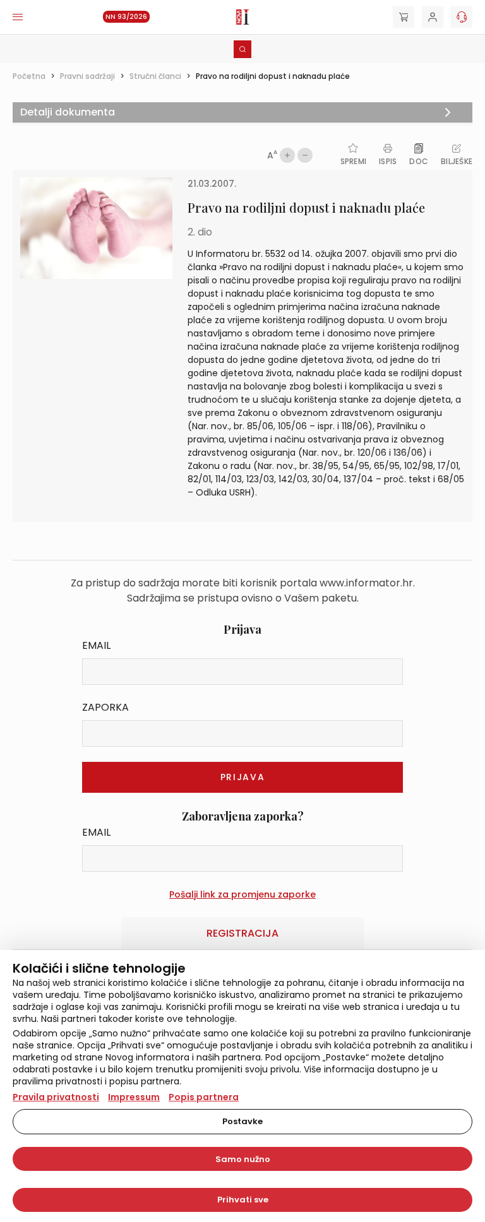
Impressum (134, 1097)
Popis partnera (204, 1097)
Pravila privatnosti (56, 1097)
